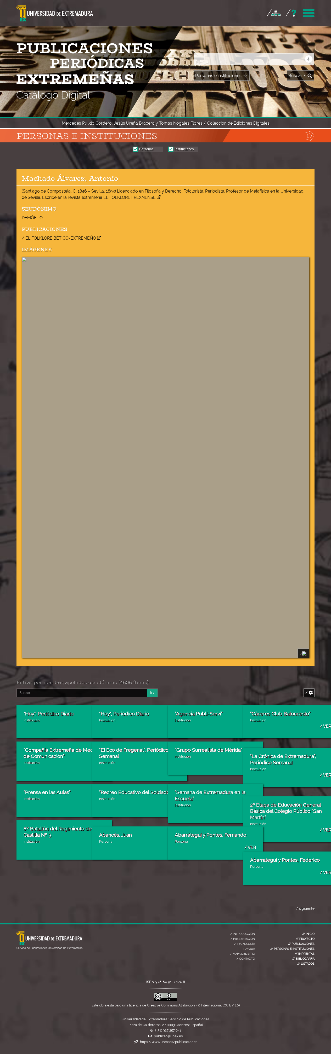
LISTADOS (306, 963)
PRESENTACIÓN (243, 939)
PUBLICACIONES (301, 944)
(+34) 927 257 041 (168, 1030)
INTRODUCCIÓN (242, 934)
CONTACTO (246, 958)
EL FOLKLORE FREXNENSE (129, 197)
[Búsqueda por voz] (308, 59)
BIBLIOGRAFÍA (303, 958)
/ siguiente (305, 908)
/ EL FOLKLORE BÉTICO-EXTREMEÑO (59, 238)
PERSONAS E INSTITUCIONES (292, 949)
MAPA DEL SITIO (242, 953)
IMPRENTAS (305, 953)
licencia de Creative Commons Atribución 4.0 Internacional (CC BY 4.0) (184, 1005)
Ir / (152, 692)
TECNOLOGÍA (244, 944)
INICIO (308, 934)
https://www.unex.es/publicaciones (168, 1042)
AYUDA (249, 949)
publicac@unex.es (168, 1036)
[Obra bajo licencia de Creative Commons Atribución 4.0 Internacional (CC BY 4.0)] (165, 999)
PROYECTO (305, 939)
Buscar (297, 75)
